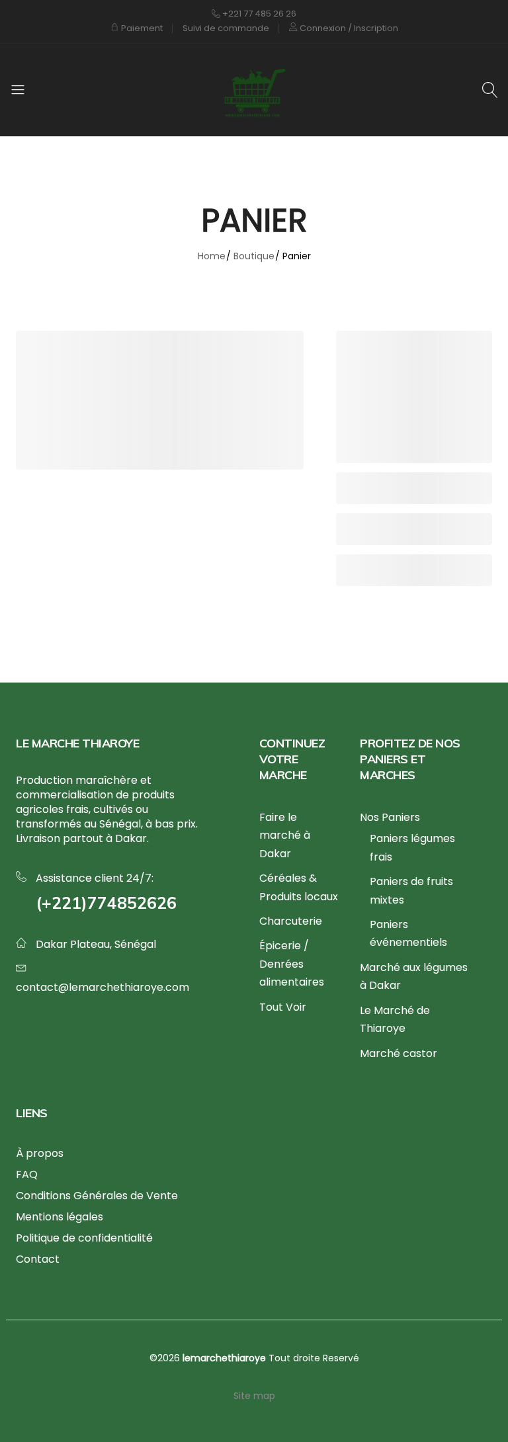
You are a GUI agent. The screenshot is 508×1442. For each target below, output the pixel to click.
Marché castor (398, 1053)
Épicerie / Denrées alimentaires (291, 964)
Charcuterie (290, 921)
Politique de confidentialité (84, 1238)
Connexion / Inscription (348, 28)
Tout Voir (282, 1007)
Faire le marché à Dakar (284, 835)
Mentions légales (59, 1216)
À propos (40, 1153)
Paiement (141, 28)
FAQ (27, 1174)
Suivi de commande (226, 28)
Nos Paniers (390, 817)
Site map (254, 1395)
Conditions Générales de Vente (97, 1195)
